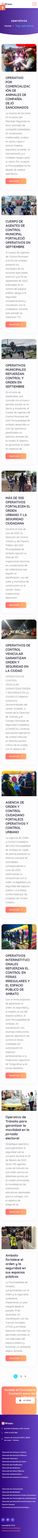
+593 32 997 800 (11, 1433)
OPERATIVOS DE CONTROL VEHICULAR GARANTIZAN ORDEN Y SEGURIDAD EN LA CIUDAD (18, 658)
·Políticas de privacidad (11, 1531)
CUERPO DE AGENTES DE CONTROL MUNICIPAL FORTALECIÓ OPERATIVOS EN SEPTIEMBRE (18, 234)
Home (7, 25)
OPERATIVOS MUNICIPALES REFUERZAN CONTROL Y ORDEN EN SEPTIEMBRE (16, 376)
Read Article (14, 181)
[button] (2, 7)
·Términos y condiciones (11, 1528)
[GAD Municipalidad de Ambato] (7, 4)
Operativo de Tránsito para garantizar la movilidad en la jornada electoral (17, 1127)
